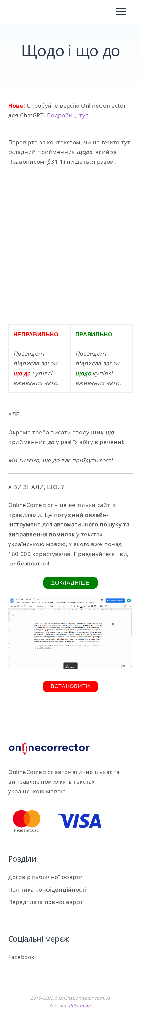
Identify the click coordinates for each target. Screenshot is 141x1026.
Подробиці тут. (68, 115)
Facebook (21, 957)
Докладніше (70, 583)
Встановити (70, 686)
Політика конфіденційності (47, 889)
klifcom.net (80, 1006)
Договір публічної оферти (45, 877)
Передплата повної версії (45, 902)
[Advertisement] (70, 245)
